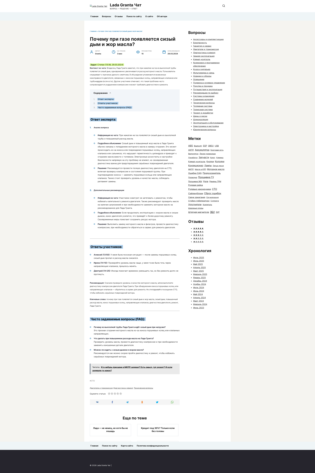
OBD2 (211, 146)
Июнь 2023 (198, 307)
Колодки (219, 161)
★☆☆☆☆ (198, 241)
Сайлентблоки (195, 193)
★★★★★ (198, 228)
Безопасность (200, 42)
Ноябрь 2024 (199, 284)
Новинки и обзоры (202, 76)
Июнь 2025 (198, 261)
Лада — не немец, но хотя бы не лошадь (110, 429)
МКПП (191, 169)
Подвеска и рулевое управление (209, 82)
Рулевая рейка (195, 185)
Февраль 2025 (200, 274)
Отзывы (119, 16)
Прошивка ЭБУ (195, 181)
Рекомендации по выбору (205, 93)
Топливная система (202, 106)
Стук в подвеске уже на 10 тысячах (157, 446)
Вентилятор (193, 154)
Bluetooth (198, 146)
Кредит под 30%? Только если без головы (158, 429)
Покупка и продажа (203, 86)
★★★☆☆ (198, 235)
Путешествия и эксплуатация (207, 89)
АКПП (191, 150)
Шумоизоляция (200, 119)
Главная (94, 16)
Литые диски (218, 166)
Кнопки (210, 161)
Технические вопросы (143, 388)
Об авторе (162, 16)
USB (217, 146)
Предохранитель (212, 173)
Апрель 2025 (199, 267)
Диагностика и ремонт (123, 388)
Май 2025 (198, 264)
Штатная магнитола (198, 212)
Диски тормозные (208, 154)
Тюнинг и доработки (203, 113)
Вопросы (106, 16)
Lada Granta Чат (126, 5)
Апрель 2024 (199, 297)
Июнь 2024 (198, 291)
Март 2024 (198, 301)
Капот (212, 157)
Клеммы (219, 157)
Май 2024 (198, 294)
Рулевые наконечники (199, 189)
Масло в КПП (200, 169)
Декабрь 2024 (200, 281)
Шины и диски (200, 116)
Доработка (192, 157)
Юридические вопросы (204, 129)
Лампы (208, 165)
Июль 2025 (198, 257)
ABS (190, 145)
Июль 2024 (198, 287)
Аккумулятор (202, 149)
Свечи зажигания (196, 197)
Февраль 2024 (200, 304)
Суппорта (215, 201)
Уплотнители (195, 204)
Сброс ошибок (212, 193)
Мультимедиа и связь (203, 73)
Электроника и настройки (206, 126)
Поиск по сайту (134, 16)
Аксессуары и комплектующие (208, 39)
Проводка (192, 177)
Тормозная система (203, 109)
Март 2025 (198, 271)
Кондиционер (195, 165)
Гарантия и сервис (202, 46)
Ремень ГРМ (215, 181)
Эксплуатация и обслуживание (208, 123)
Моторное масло (215, 169)
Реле (205, 181)
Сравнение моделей (203, 99)
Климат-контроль (201, 59)
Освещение (198, 79)
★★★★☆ (198, 231)
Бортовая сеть (217, 150)
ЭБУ (212, 212)
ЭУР (218, 212)
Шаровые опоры (195, 208)
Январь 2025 (199, 277)
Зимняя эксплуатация (203, 56)
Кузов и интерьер (201, 69)
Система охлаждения (203, 96)
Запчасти (204, 157)
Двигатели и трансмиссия (101, 388)
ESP (205, 145)
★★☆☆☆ (198, 238)
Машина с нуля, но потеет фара (110, 446)
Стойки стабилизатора (198, 201)
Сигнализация (212, 197)
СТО (93, 381)
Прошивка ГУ (206, 177)
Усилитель (207, 204)
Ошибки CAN (195, 173)
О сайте (149, 16)
